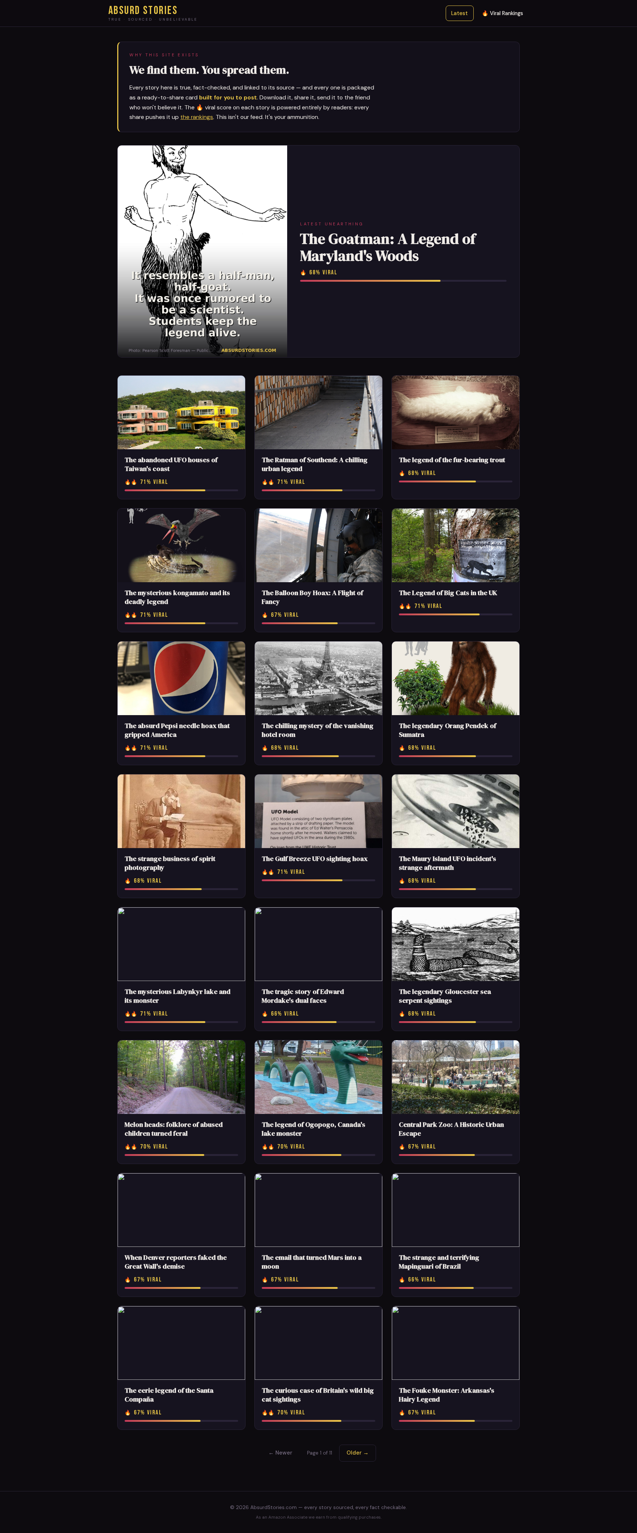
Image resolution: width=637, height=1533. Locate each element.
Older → (358, 1452)
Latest (459, 13)
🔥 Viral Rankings (502, 13)
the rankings (196, 117)
